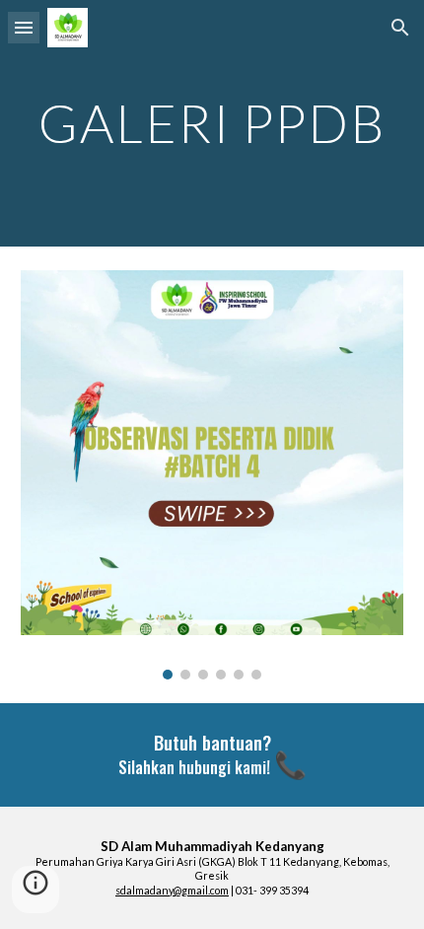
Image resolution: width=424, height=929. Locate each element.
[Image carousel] (212, 474)
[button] (23, 27)
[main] (212, 123)
